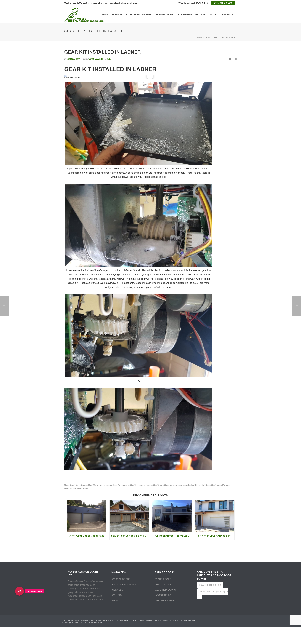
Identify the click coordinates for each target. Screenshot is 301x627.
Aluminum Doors (165, 589)
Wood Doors (163, 579)
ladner (191, 485)
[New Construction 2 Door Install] (129, 516)
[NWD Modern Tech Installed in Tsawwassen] (172, 516)
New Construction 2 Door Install (130, 535)
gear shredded (145, 485)
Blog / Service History (139, 14)
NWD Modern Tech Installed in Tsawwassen (173, 535)
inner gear (182, 485)
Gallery (200, 14)
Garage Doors (164, 14)
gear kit (134, 485)
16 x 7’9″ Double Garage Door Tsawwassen (215, 535)
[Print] (230, 59)
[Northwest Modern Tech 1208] (86, 516)
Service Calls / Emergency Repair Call (212, 593)
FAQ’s (115, 600)
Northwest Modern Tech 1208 (86, 535)
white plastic (70, 489)
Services (117, 14)
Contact (214, 14)
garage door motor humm (93, 485)
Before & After (164, 600)
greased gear (170, 485)
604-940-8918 (190, 620)
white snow (82, 489)
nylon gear (210, 485)
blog (109, 58)
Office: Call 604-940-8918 (210, 585)
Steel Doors (163, 584)
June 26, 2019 (96, 58)
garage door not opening (117, 485)
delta (77, 485)
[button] (19, 591)
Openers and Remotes (125, 584)
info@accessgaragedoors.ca (158, 620)
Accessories (184, 14)
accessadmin (73, 58)
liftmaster (199, 485)
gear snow (158, 485)
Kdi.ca (99, 622)
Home (105, 14)
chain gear (69, 485)
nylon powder (223, 485)
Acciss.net (79, 622)
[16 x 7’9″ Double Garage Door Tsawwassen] (214, 516)
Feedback (227, 14)
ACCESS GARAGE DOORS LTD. (193, 2)
